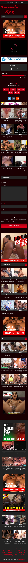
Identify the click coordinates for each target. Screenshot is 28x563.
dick (11, 92)
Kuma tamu (10, 552)
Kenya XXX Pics (7, 550)
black (13, 89)
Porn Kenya (17, 550)
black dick (21, 89)
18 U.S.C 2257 (8, 554)
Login (16, 2)
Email (2, 210)
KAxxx (16, 83)
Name (3, 203)
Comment (3, 185)
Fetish (6, 89)
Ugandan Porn (21, 559)
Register (21, 2)
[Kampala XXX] (11, 9)
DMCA (16, 554)
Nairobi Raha (19, 549)
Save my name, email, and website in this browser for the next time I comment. (13, 220)
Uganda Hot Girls (9, 549)
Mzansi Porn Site (20, 552)
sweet (17, 92)
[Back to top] (23, 558)
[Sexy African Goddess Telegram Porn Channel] (14, 61)
